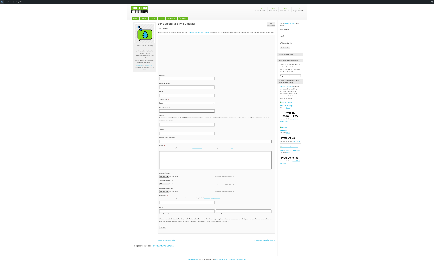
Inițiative (144, 18)
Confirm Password (221, 213)
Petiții (161, 18)
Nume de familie (165, 83)
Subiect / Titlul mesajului (167, 137)
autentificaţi (139, 65)
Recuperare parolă (215, 198)
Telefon (162, 129)
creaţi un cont (149, 65)
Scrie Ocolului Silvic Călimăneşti (264, 240)
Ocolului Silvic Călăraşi (163, 246)
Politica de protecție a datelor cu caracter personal (230, 259)
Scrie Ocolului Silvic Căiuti (166, 240)
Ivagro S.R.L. (296, 141)
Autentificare (171, 18)
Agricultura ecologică (286, 86)
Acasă (135, 18)
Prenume (163, 75)
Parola (162, 207)
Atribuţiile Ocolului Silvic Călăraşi (199, 32)
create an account (289, 23)
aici (232, 148)
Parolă (282, 36)
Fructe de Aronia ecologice (290, 150)
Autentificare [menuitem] (9, 2)
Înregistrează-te (193, 259)
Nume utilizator (284, 30)
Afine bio (283, 130)
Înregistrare (182, 18)
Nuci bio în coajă (286, 106)
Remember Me (287, 43)
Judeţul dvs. (164, 100)
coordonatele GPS (197, 148)
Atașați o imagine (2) (166, 180)
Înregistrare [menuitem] (20, 2)
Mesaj (162, 146)
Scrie (260, 10)
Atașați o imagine (165, 173)
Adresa (162, 115)
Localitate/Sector (165, 107)
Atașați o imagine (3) (166, 188)
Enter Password (164, 213)
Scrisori (153, 18)
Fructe (288, 108)
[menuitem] (2, 2)
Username (163, 196)
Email (161, 91)
